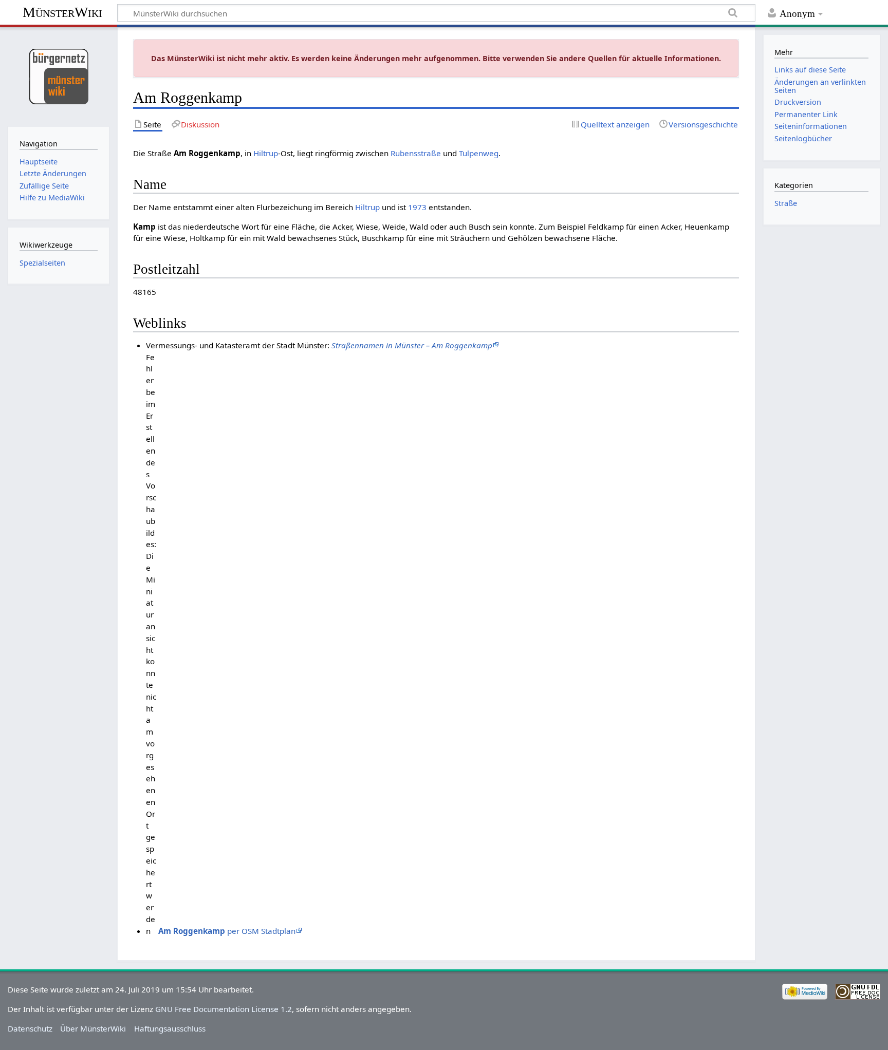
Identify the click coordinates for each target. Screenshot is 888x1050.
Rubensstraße (416, 153)
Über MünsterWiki (93, 1028)
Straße (785, 203)
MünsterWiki (62, 12)
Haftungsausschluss (170, 1028)
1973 (417, 207)
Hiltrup (265, 153)
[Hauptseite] (58, 76)
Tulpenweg (478, 153)
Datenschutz (30, 1028)
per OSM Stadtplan (226, 931)
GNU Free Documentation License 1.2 (223, 1009)
